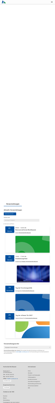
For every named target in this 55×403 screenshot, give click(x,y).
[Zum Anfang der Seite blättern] (51, 399)
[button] (52, 2)
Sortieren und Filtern (9, 223)
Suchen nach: (7, 217)
